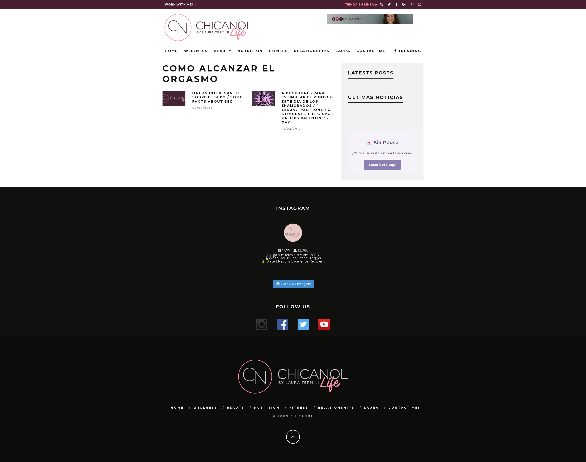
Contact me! (371, 51)
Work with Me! (179, 4)
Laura (343, 51)
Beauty (222, 51)
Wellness (196, 51)
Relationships (311, 51)
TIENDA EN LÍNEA (360, 4)
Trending (409, 51)
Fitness (278, 51)
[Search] (381, 4)
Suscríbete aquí (382, 165)
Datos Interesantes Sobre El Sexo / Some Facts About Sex (217, 97)
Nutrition (250, 51)
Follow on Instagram (296, 284)
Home (171, 51)
